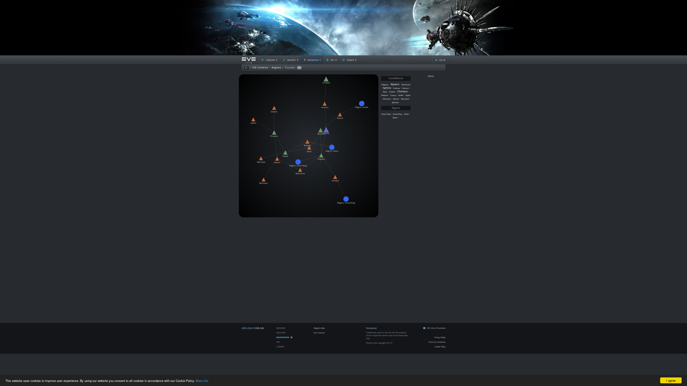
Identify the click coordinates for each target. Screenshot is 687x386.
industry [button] (291, 59)
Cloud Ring (397, 114)
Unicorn (405, 88)
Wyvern (395, 84)
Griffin (400, 95)
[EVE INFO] (249, 59)
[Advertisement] (343, 28)
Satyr (385, 92)
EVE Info (259, 328)
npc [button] (332, 59)
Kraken (392, 92)
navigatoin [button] (313, 59)
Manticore (406, 84)
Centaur (396, 88)
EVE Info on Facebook (436, 328)
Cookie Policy (440, 346)
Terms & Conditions (436, 342)
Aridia (406, 114)
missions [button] (270, 59)
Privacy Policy (439, 337)
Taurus (393, 95)
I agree (671, 380)
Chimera (402, 91)
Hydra (408, 95)
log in (441, 59)
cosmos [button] (350, 59)
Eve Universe (319, 332)
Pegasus (384, 84)
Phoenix (384, 95)
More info (202, 380)
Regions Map (319, 328)
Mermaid (405, 99)
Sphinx (387, 88)
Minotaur (387, 99)
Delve (395, 118)
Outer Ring (386, 114)
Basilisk (395, 102)
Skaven (396, 99)
